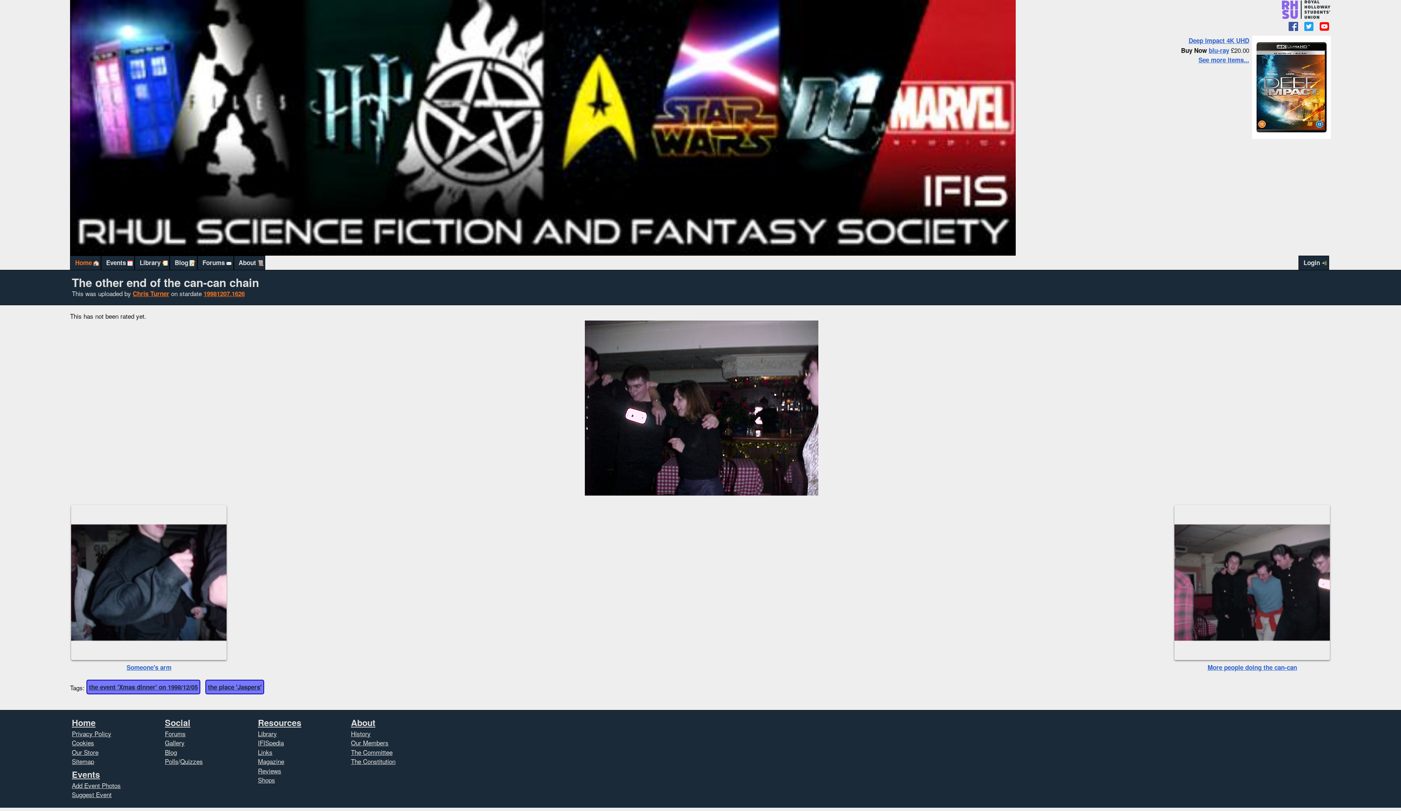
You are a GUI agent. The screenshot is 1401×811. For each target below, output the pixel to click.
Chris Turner (151, 293)
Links (265, 752)
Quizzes (191, 761)
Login (1312, 262)
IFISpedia (271, 742)
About (247, 262)
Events (116, 262)
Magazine (271, 761)
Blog (181, 262)
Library (150, 262)
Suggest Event (92, 794)
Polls (171, 761)
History (361, 733)
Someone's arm (149, 667)
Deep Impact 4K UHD (1219, 40)
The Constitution (373, 761)
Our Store (85, 752)
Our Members (370, 742)
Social (177, 723)
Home (83, 262)
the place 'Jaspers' (235, 687)
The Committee (372, 752)
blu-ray (1219, 50)
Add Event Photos (96, 785)
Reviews (269, 770)
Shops (266, 779)
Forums (213, 262)
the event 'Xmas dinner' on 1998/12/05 (143, 687)
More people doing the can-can (1252, 667)
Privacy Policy (91, 733)
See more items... (1224, 59)
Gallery (175, 742)
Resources (279, 723)
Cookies (83, 742)
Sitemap (83, 761)
